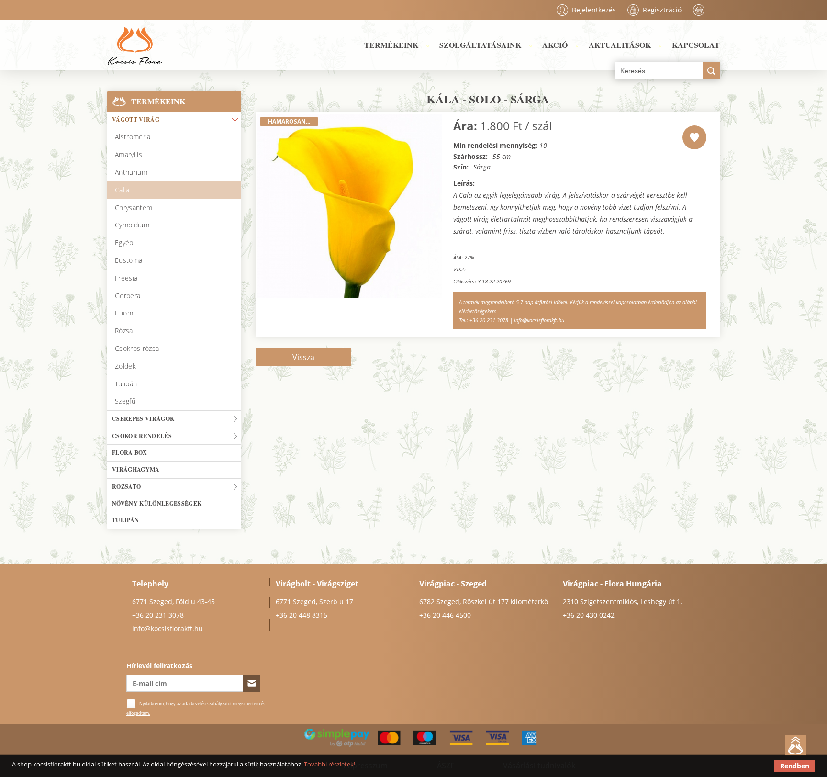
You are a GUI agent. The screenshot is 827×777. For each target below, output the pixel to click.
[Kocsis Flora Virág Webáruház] (135, 45)
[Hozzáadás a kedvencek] (694, 137)
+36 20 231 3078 (158, 614)
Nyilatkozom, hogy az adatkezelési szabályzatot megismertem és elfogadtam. (195, 708)
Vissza (303, 357)
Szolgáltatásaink (480, 44)
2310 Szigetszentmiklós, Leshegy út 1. (622, 601)
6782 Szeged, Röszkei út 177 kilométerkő (483, 601)
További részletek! (329, 764)
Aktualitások (620, 44)
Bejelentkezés (594, 9)
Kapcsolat (696, 44)
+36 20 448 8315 (301, 614)
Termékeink (391, 44)
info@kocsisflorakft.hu (167, 628)
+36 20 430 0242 (589, 614)
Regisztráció (662, 9)
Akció (555, 44)
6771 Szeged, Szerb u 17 (314, 601)
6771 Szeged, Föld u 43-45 (173, 601)
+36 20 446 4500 (445, 614)
